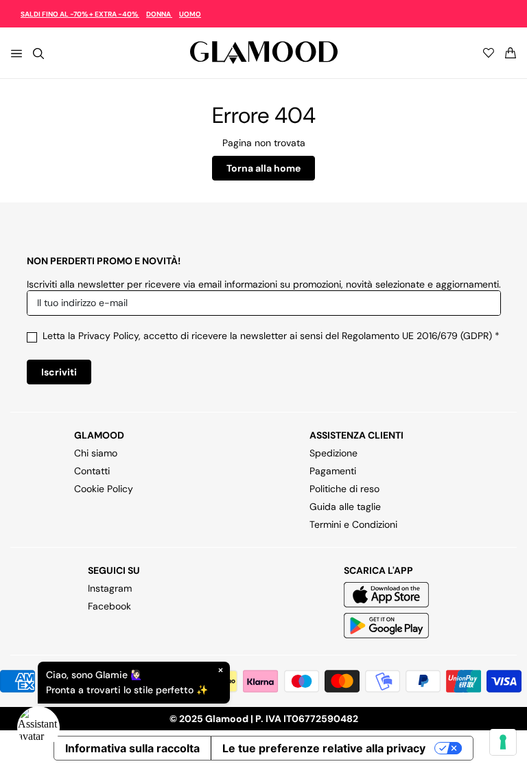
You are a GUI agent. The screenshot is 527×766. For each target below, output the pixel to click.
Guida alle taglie (345, 506)
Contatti (92, 471)
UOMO (190, 14)
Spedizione (333, 453)
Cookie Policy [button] (103, 489)
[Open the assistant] (38, 727)
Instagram (110, 588)
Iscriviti (59, 372)
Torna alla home (263, 168)
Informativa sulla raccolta (132, 748)
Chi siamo (95, 453)
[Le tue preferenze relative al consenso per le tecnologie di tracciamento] (503, 742)
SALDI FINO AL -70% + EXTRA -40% (80, 14)
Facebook (109, 606)
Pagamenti (332, 471)
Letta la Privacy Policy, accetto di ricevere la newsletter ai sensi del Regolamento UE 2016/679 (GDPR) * (271, 335)
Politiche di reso (344, 489)
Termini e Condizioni (353, 524)
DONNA (159, 14)
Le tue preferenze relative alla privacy (323, 748)
